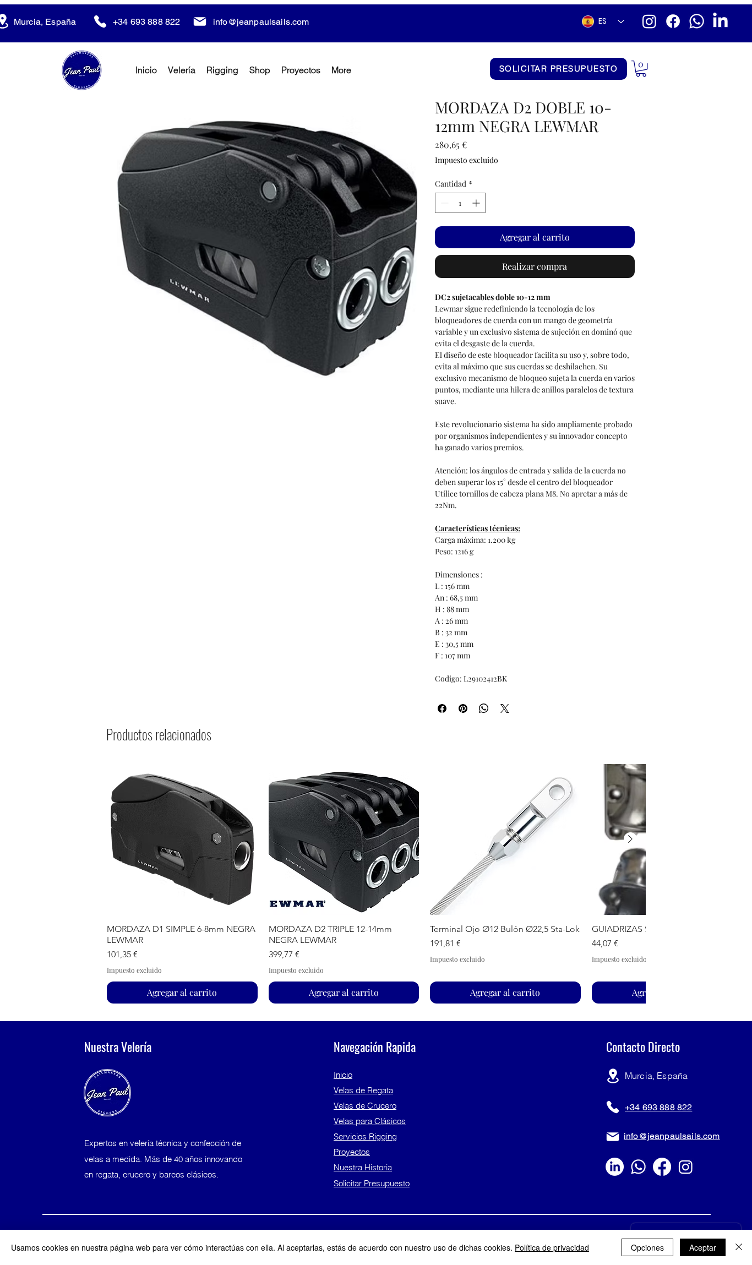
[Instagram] (649, 21)
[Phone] (100, 21)
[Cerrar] (738, 1247)
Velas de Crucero (365, 1105)
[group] (376, 884)
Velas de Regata (363, 1090)
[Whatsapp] (697, 21)
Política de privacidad (552, 1247)
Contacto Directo (643, 1046)
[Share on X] (504, 708)
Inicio (343, 1075)
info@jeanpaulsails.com (261, 22)
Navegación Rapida (375, 1046)
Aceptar (702, 1247)
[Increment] (477, 202)
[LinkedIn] (720, 21)
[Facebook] (673, 21)
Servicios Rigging (365, 1136)
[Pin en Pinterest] (463, 708)
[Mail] (200, 21)
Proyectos (352, 1152)
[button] (641, 69)
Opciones (647, 1247)
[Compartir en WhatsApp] (484, 708)
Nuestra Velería (117, 1046)
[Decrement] (443, 202)
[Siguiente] (630, 839)
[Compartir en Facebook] (442, 708)
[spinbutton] (460, 202)
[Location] (613, 1075)
